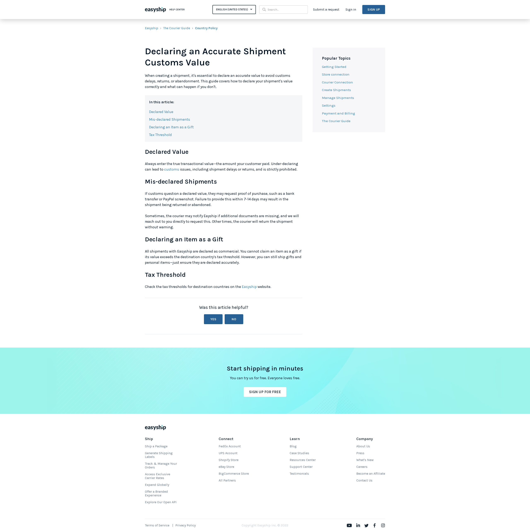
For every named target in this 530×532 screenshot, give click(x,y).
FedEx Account (230, 446)
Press (360, 453)
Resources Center (303, 460)
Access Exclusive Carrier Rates (157, 476)
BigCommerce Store (234, 473)
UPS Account (228, 453)
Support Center (301, 467)
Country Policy (206, 28)
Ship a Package (156, 446)
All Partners (227, 480)
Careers (361, 467)
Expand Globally (157, 485)
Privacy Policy (185, 525)
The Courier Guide (176, 28)
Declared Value (161, 112)
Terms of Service (157, 525)
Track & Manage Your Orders (161, 465)
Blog (293, 446)
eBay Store (226, 467)
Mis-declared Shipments (169, 119)
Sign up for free (265, 392)
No (234, 319)
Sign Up (373, 9)
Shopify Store (228, 460)
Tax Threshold (160, 134)
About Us (363, 446)
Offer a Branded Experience (156, 493)
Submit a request (326, 9)
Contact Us (364, 480)
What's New (365, 460)
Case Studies (299, 453)
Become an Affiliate (370, 473)
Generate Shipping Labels (159, 455)
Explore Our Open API (161, 502)
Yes (213, 319)
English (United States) (232, 9)
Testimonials (299, 473)
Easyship (151, 28)
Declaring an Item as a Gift (171, 127)
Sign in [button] (351, 9)
